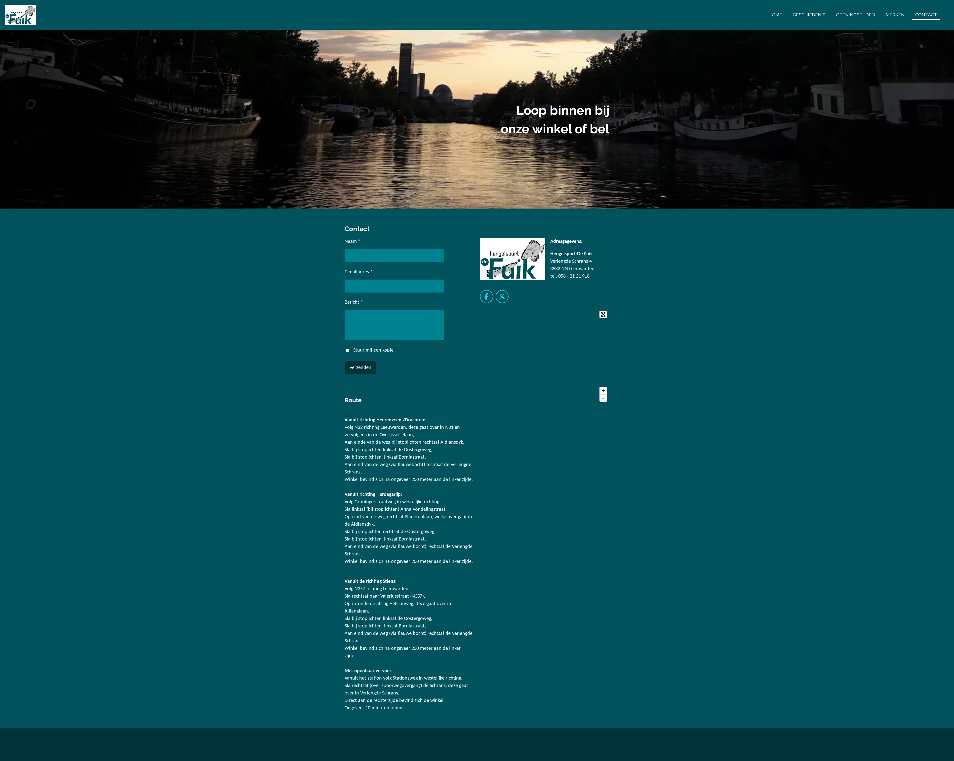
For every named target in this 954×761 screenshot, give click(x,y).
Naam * (352, 241)
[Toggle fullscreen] (603, 314)
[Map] (544, 356)
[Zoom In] (603, 390)
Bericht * (354, 302)
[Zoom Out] (603, 398)
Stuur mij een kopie (373, 350)
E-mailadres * (359, 272)
